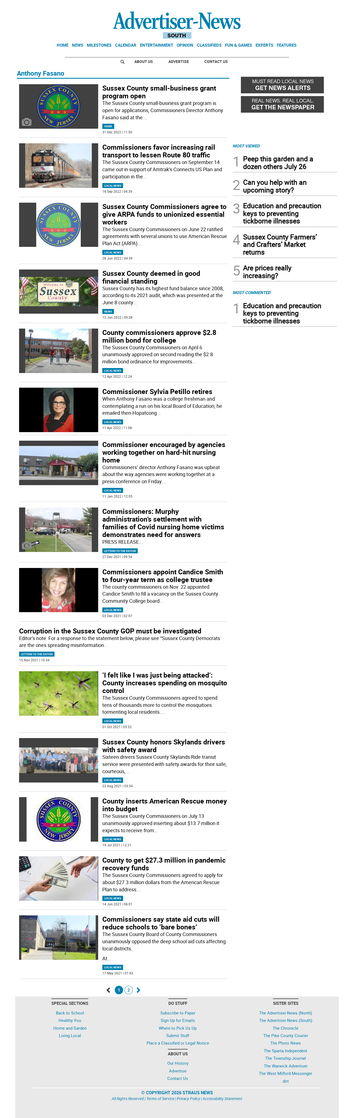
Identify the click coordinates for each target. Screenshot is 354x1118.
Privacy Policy (188, 1098)
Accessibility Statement (222, 1098)
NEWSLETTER (292, 6)
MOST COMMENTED (251, 292)
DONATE (323, 6)
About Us (143, 61)
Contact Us (216, 61)
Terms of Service (160, 1098)
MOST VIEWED (246, 146)
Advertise (178, 61)
